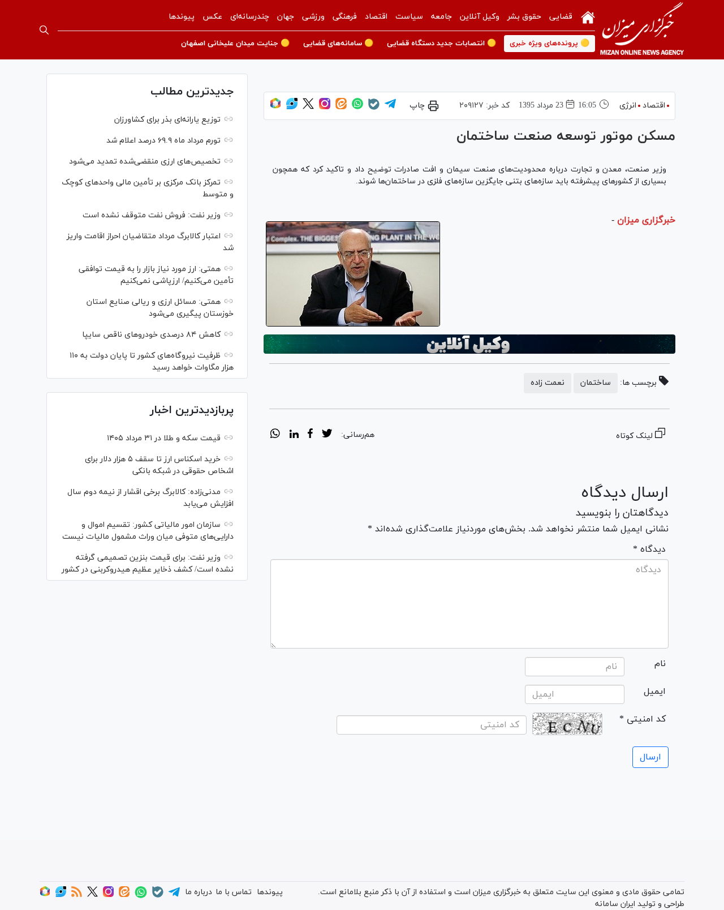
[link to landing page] (642, 30)
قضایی (560, 16)
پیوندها (182, 16)
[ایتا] (341, 107)
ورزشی (313, 16)
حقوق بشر (524, 16)
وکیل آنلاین (479, 16)
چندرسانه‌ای (249, 16)
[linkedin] (294, 435)
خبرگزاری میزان (646, 220)
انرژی (627, 105)
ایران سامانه (615, 904)
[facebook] (310, 435)
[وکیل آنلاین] (469, 344)
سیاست (409, 16)
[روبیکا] (275, 107)
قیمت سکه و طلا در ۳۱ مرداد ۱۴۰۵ (164, 438)
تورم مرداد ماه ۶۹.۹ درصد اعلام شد (163, 140)
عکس (212, 16)
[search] (44, 30)
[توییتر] (308, 107)
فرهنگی (345, 16)
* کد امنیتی (642, 719)
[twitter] (327, 435)
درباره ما (198, 892)
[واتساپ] (357, 107)
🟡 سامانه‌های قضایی (338, 43)
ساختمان (595, 382)
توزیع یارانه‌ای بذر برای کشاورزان (167, 119)
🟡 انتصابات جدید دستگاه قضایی (441, 43)
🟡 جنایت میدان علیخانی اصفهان (235, 43)
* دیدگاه (649, 549)
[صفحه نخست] (588, 16)
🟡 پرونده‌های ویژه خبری (549, 43)
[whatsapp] (275, 435)
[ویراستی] (292, 107)
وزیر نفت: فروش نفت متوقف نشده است (152, 215)
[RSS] (76, 895)
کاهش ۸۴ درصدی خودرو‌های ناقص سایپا (151, 334)
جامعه (441, 16)
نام (660, 664)
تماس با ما (234, 892)
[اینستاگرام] (324, 107)
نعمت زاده (547, 382)
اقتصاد (376, 16)
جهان (285, 16)
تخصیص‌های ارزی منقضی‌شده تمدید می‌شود (145, 161)
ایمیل (655, 691)
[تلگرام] (390, 107)
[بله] (374, 107)
